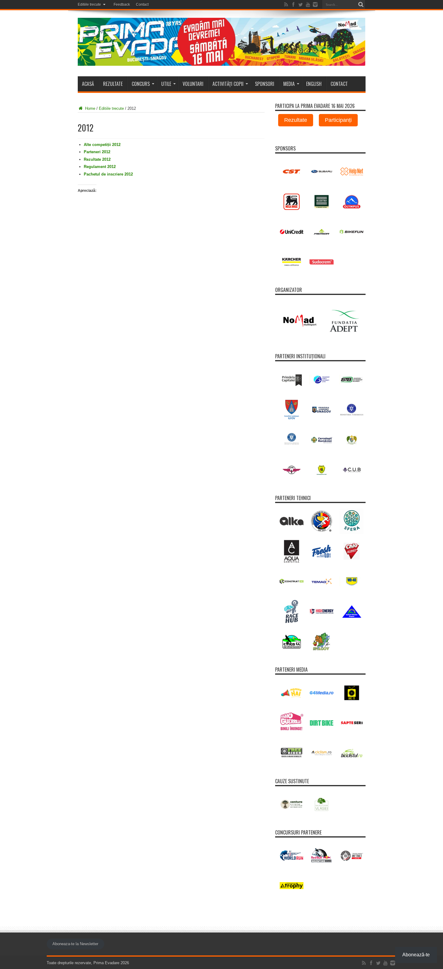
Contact (142, 4)
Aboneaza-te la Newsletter (75, 944)
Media (289, 83)
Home (89, 108)
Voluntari (193, 83)
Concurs (141, 83)
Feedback (122, 4)
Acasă (88, 83)
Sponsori (264, 83)
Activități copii (227, 83)
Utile (166, 83)
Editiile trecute (89, 4)
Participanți (338, 120)
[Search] (361, 4)
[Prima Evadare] (222, 61)
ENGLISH (314, 83)
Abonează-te (416, 954)
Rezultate (113, 83)
